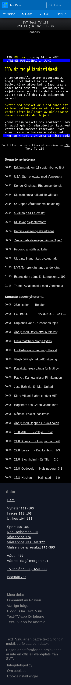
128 (46, 13)
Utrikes (19, 506)
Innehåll (16, 564)
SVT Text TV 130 (35, 22)
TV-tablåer (27, 556)
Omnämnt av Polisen (24, 587)
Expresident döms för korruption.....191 (36, 264)
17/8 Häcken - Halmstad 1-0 (34, 464)
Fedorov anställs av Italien (28, 237)
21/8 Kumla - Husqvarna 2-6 (34, 428)
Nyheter (20, 495)
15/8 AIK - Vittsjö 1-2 (31, 419)
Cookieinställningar (22, 663)
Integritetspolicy (19, 652)
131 (60, 13)
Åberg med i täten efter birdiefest (32, 319)
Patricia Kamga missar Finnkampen (34, 364)
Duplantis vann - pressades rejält (32, 310)
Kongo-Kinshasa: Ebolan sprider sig (34, 173)
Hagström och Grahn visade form (33, 391)
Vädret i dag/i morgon (27, 548)
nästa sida (58, 125)
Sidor (10, 13)
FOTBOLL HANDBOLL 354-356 (37, 300)
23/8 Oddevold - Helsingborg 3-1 (35, 455)
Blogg (11, 598)
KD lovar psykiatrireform (27, 209)
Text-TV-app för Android (26, 609)
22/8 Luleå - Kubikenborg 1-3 (34, 437)
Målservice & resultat (31, 534)
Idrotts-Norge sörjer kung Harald (32, 337)
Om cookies (17, 658)
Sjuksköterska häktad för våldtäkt (32, 182)
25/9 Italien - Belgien (27, 291)
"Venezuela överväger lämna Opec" (34, 228)
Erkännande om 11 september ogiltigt (35, 155)
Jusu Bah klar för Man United (30, 373)
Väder (15, 543)
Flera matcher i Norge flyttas (30, 328)
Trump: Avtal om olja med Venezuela (35, 273)
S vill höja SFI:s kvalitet (26, 200)
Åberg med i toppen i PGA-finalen (33, 410)
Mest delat (15, 582)
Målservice (19, 524)
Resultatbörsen (22, 519)
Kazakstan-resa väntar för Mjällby (33, 355)
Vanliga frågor (18, 593)
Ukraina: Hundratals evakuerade (32, 246)
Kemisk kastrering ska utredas (31, 218)
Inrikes (19, 500)
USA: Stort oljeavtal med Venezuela (34, 164)
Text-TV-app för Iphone (25, 604)
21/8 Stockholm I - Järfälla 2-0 (33, 446)
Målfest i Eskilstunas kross (28, 401)
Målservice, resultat (26, 529)
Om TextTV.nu (30, 598)
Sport (18, 514)
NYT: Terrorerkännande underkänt (33, 255)
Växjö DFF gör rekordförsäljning (32, 346)
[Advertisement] (35, 41)
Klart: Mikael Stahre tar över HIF (32, 382)
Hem (28, 13)
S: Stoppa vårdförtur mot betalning (33, 191)
